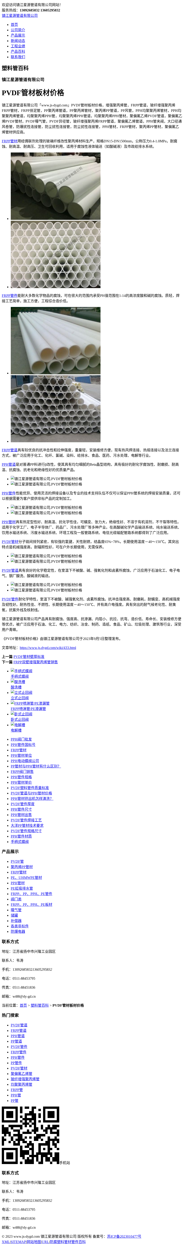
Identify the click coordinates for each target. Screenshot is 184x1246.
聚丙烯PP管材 (22, 867)
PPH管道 (9, 464)
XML (6, 1242)
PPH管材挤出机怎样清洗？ (32, 799)
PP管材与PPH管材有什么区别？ (36, 766)
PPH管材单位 (21, 755)
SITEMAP (18, 1242)
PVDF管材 (10, 542)
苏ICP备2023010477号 (124, 1236)
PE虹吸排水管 (22, 888)
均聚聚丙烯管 (21, 1084)
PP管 (14, 1101)
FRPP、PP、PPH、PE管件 (31, 894)
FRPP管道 (10, 450)
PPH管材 (9, 522)
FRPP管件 (10, 296)
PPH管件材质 (21, 836)
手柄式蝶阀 (20, 842)
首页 (14, 24)
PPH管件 (9, 493)
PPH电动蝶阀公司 (25, 761)
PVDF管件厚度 (23, 804)
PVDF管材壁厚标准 (28, 657)
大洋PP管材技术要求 (27, 825)
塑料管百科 (40, 1005)
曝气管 (16, 910)
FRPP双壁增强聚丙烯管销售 (35, 662)
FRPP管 (17, 1090)
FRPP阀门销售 (22, 772)
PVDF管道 (10, 570)
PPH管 (16, 1095)
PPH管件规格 (21, 777)
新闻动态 (18, 41)
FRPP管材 (10, 141)
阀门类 (16, 899)
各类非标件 (20, 926)
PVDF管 (17, 861)
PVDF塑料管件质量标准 (30, 788)
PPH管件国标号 (23, 745)
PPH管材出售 (21, 815)
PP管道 (16, 1041)
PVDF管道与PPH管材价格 (31, 793)
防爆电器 (18, 931)
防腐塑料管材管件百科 (68, 1242)
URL (45, 1242)
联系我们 (18, 57)
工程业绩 (18, 46)
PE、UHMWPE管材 (26, 878)
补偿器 (16, 921)
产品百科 (18, 51)
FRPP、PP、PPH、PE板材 (31, 904)
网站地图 (34, 1242)
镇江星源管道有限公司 (20, 16)
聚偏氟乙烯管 (21, 1074)
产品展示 (18, 35)
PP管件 (16, 1063)
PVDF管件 (10, 599)
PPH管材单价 (21, 782)
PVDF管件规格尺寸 (26, 831)
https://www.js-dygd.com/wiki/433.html (48, 648)
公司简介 (18, 30)
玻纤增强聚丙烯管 (25, 1079)
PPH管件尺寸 (21, 809)
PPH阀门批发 (21, 739)
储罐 (14, 915)
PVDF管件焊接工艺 (26, 820)
